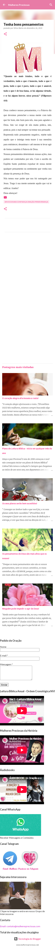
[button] (5, 34)
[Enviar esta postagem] (5, 198)
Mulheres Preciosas (19, 4)
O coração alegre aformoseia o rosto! (20, 398)
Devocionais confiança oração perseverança (26, 202)
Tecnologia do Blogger (29, 938)
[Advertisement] (27, 269)
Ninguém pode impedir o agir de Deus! (20, 609)
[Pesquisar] (51, 4)
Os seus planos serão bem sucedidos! (19, 503)
